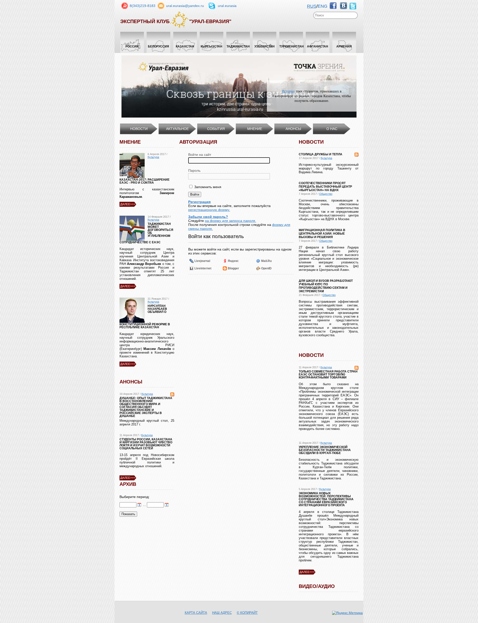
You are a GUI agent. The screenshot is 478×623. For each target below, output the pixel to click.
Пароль (194, 170)
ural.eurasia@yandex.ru (185, 6)
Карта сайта (196, 613)
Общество (325, 193)
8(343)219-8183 (142, 6)
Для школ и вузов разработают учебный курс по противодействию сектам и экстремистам (326, 286)
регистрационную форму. (209, 210)
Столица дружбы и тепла (320, 154)
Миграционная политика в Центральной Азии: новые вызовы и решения (322, 233)
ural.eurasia (227, 6)
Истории (288, 91)
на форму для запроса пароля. (230, 221)
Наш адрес (222, 613)
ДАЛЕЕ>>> (127, 204)
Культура (153, 157)
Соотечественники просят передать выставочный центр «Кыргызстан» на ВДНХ (325, 186)
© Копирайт (247, 613)
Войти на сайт (199, 155)
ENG (322, 6)
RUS (311, 6)
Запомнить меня (207, 187)
